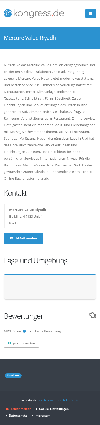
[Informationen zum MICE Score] (24, 331)
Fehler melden (21, 409)
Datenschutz (17, 415)
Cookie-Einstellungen (53, 409)
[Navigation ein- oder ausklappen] (90, 13)
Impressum (42, 415)
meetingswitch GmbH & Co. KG (58, 400)
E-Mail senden (26, 238)
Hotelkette (13, 375)
